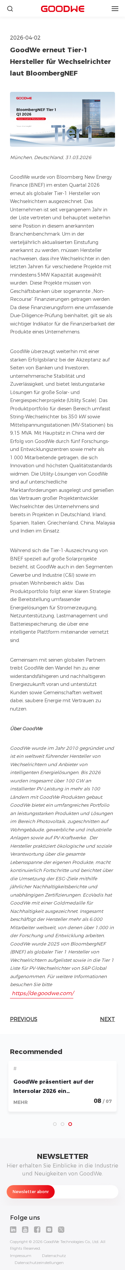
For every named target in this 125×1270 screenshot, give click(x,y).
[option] (62, 1089)
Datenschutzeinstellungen (39, 1263)
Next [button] (103, 1090)
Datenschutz (54, 1256)
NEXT (107, 1019)
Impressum (20, 1256)
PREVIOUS (23, 1019)
